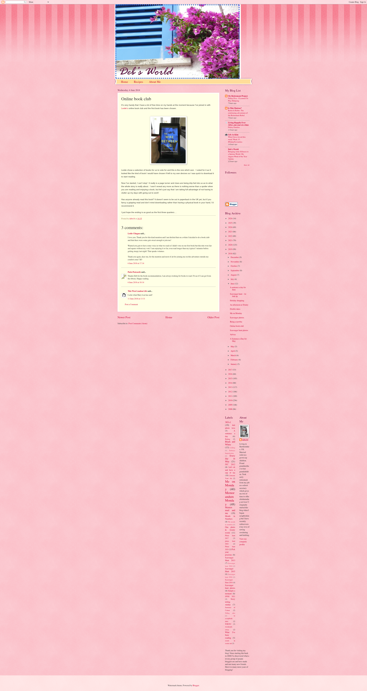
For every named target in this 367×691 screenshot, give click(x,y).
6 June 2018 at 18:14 (136, 282)
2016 (230, 374)
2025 (230, 222)
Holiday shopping (237, 300)
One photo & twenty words (230, 530)
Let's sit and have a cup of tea (230, 470)
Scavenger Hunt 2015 (230, 570)
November (235, 261)
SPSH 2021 (230, 596)
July (232, 279)
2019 (230, 249)
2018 (230, 253)
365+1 (228, 422)
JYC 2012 (230, 464)
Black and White (230, 443)
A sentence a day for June (238, 288)
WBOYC (228, 624)
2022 (230, 236)
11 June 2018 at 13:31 (136, 298)
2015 (230, 378)
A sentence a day (230, 433)
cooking (232, 447)
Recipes (138, 82)
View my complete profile (243, 541)
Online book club (237, 326)
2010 (230, 400)
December (235, 257)
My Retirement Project (238, 96)
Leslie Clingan (134, 233)
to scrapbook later (230, 618)
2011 (230, 396)
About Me (155, 82)
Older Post (213, 317)
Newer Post (124, 317)
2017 (230, 369)
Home (124, 82)
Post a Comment (131, 304)
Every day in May (230, 458)
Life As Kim (233, 134)
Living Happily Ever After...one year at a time (238, 123)
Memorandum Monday (229, 498)
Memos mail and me (230, 510)
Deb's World (233, 149)
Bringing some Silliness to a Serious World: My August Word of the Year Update (238, 155)
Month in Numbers (230, 517)
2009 (230, 404)
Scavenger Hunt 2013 (230, 559)
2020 (230, 244)
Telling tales (230, 613)
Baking (227, 439)
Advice (233, 334)
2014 (230, 382)
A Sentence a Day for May (238, 339)
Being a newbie (236, 321)
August (234, 274)
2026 (230, 218)
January (234, 364)
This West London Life (137, 291)
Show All (246, 165)
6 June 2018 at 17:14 (136, 263)
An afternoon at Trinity (239, 304)
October (234, 266)
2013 (230, 387)
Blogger (196, 685)
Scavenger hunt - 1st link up (238, 295)
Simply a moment (230, 592)
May (233, 346)
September (235, 270)
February (234, 359)
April (233, 351)
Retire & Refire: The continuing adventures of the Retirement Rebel (238, 113)
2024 (230, 227)
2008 (230, 409)
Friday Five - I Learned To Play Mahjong (238, 99)
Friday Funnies (234, 127)
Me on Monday (236, 313)
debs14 (245, 440)
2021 (230, 240)
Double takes (235, 309)
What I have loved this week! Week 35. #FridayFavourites (237, 139)
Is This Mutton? (235, 108)
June (233, 283)
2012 (230, 391)
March (233, 355)
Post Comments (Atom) (137, 323)
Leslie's (124, 108)
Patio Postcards (134, 272)
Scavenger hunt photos (239, 330)
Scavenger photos (237, 317)
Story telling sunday (230, 602)
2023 (230, 231)
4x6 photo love (230, 426)
